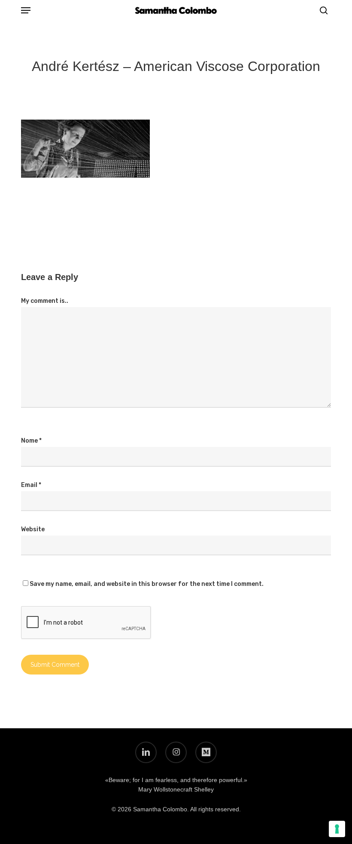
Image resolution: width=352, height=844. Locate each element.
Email (31, 485)
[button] (25, 10)
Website (33, 529)
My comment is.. (44, 301)
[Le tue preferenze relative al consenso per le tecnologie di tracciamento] (337, 829)
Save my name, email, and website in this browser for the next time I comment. (147, 584)
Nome (31, 440)
